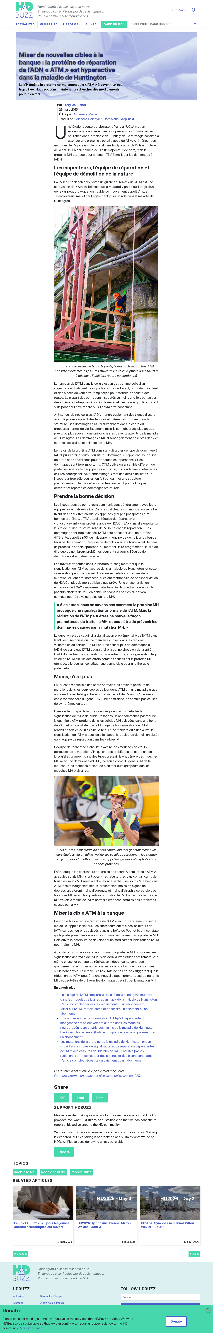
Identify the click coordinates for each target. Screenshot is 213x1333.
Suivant (194, 1253)
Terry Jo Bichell (75, 105)
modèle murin (81, 1172)
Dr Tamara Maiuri (85, 114)
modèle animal (24, 1172)
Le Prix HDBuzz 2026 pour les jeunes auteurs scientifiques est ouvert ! (41, 1225)
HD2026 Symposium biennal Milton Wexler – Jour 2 (167, 1225)
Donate (64, 1152)
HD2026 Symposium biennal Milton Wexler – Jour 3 (104, 1225)
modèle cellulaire (53, 1172)
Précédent (20, 1253)
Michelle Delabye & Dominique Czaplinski (104, 119)
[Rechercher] (195, 24)
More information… (33, 1328)
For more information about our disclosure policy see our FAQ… (98, 1076)
